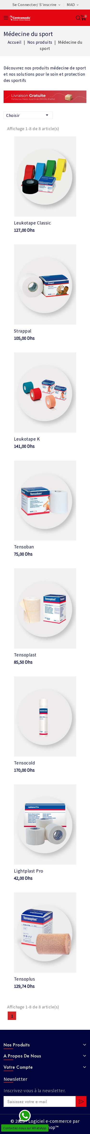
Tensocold (24, 763)
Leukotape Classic (32, 223)
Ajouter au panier (45, 209)
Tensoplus (24, 979)
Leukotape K (27, 439)
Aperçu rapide (69, 143)
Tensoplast (25, 655)
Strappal (22, 331)
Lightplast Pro (28, 871)
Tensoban (24, 547)
